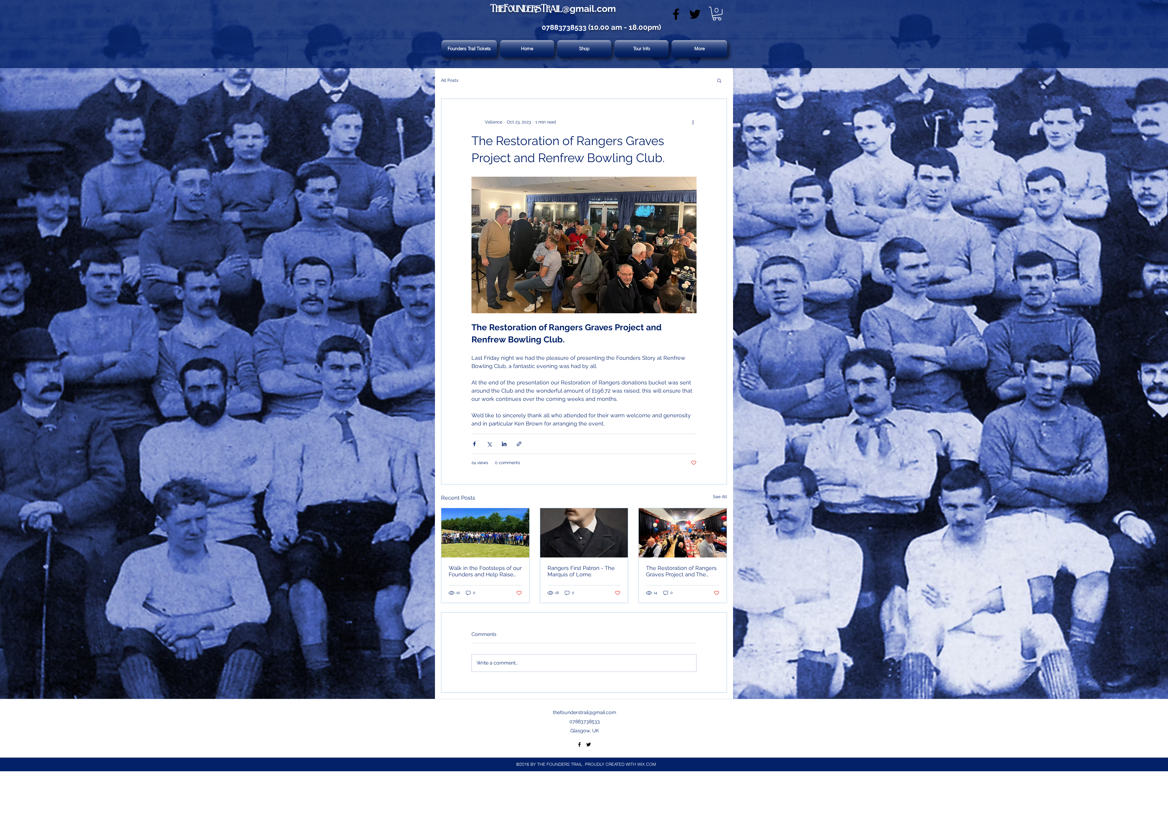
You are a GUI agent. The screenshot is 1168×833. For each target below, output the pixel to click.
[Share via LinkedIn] (504, 444)
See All (720, 496)
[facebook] (676, 14)
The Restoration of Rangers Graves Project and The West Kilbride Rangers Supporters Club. (681, 571)
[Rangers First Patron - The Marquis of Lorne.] (584, 532)
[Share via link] (519, 444)
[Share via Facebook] (474, 444)
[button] (717, 13)
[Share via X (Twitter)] (489, 444)
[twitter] (694, 14)
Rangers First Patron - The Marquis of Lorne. (581, 571)
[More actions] (693, 122)
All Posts (449, 80)
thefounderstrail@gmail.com (584, 712)
